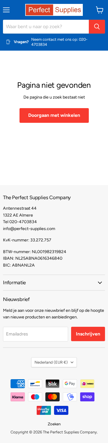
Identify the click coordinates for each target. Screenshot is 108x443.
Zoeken (54, 424)
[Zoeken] (97, 27)
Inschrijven (88, 334)
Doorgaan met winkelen (54, 115)
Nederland (51, 362)
